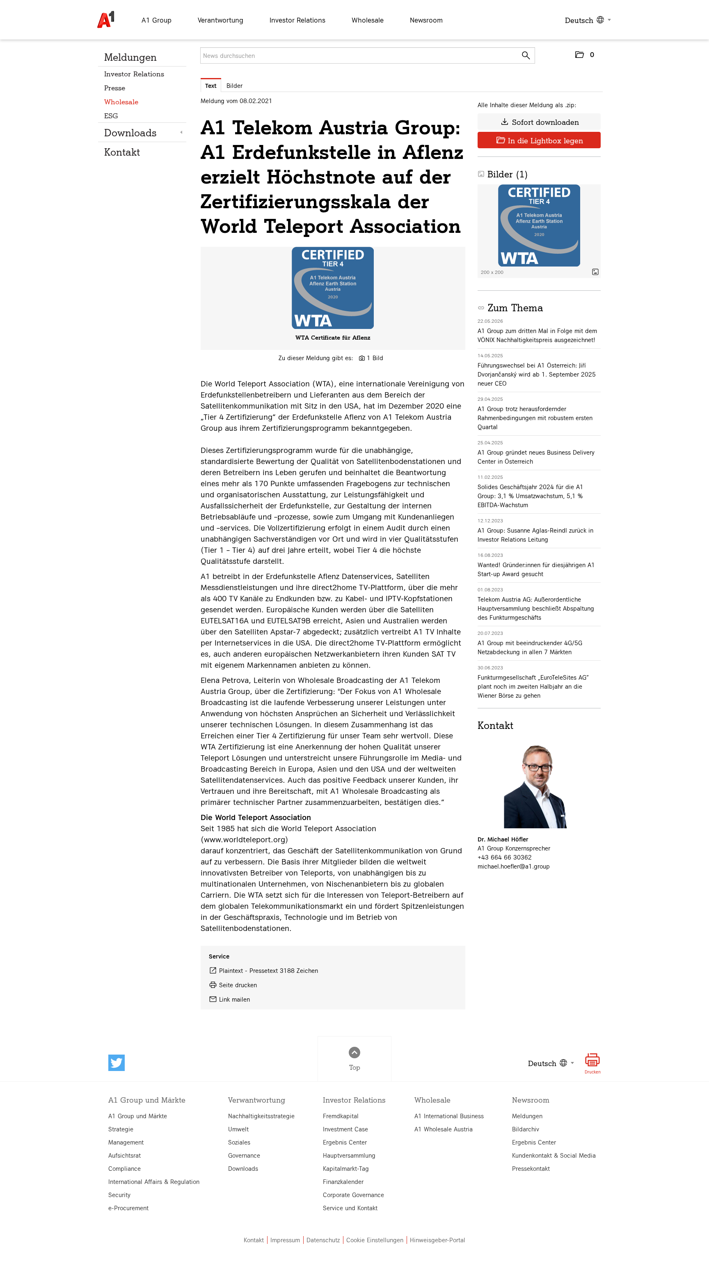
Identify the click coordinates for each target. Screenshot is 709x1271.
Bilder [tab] (234, 85)
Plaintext (231, 970)
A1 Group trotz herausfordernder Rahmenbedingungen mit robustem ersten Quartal (535, 417)
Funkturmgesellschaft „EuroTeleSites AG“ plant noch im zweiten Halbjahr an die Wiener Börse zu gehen (533, 686)
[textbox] (587, 19)
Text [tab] (211, 85)
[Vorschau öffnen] (333, 288)
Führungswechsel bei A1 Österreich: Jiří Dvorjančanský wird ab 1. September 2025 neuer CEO (537, 374)
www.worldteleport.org (244, 839)
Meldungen (130, 56)
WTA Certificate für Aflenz (333, 337)
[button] (584, 56)
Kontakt (122, 151)
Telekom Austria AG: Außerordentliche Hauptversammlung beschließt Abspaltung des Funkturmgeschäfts (536, 608)
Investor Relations (134, 73)
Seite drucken (238, 984)
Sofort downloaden (539, 121)
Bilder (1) (503, 173)
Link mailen (234, 999)
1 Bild (375, 357)
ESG (111, 115)
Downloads (130, 132)
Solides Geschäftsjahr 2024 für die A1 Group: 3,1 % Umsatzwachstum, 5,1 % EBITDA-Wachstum (530, 495)
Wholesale (121, 101)
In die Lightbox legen (539, 140)
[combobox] (587, 19)
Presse (114, 87)
